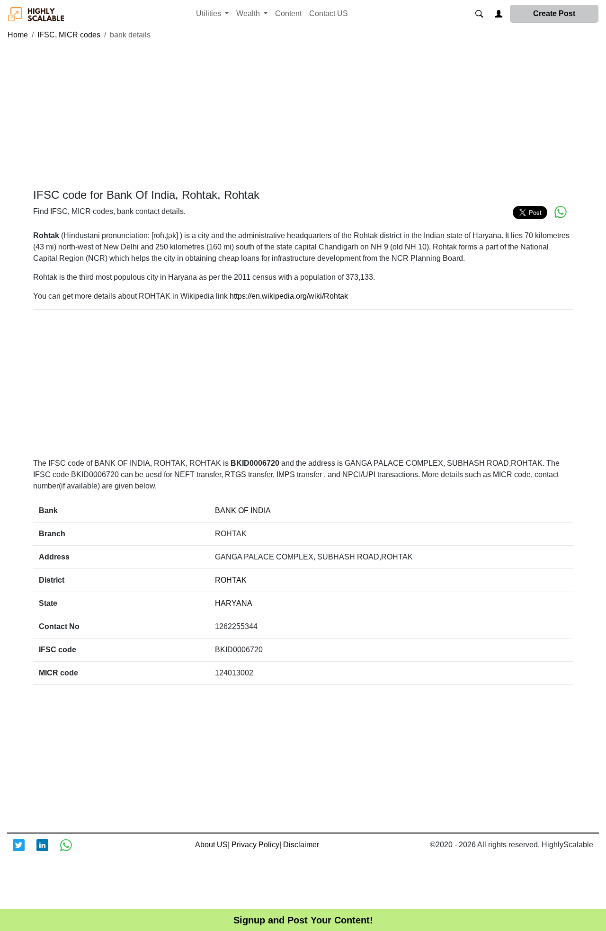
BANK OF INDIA (243, 510)
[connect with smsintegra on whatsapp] (72, 851)
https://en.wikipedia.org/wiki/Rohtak (289, 296)
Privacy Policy (255, 845)
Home (18, 35)
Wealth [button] (249, 13)
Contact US (328, 13)
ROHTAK (231, 580)
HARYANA (233, 603)
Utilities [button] (209, 13)
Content (288, 13)
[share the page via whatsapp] (560, 212)
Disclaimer (301, 845)
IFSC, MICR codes (68, 35)
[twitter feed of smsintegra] (24, 851)
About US (211, 845)
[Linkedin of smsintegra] (48, 851)
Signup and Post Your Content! (303, 920)
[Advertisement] (303, 114)
